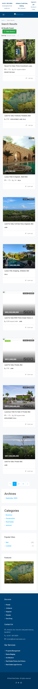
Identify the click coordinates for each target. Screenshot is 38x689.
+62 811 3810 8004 (7, 3)
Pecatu (8, 605)
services (9, 525)
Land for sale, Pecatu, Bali (13, 365)
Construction (10, 518)
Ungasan (8, 611)
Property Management (13, 651)
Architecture (10, 657)
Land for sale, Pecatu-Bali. (13, 462)
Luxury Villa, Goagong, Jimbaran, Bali (16, 271)
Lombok (8, 546)
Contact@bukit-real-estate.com (15, 639)
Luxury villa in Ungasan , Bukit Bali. (16, 177)
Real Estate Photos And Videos (15, 661)
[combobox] (13, 36)
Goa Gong (9, 618)
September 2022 (11, 498)
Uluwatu (8, 615)
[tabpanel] (19, 572)
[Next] (27, 484)
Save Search (10, 31)
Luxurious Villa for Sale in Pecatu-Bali (17, 412)
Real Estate (10, 522)
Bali (7, 542)
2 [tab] (21, 587)
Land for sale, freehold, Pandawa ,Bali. (17, 116)
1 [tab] (18, 587)
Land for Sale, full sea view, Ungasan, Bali (18, 224)
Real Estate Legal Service (14, 664)
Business (9, 515)
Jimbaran (9, 608)
